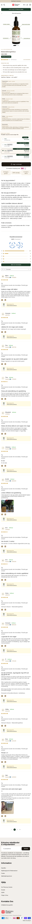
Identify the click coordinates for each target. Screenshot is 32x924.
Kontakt (3, 889)
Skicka (26, 848)
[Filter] (3, 269)
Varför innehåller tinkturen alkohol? (12, 203)
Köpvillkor (3, 868)
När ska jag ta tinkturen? (8, 193)
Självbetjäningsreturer (6, 876)
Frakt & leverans (6, 223)
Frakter (3, 873)
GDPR (2, 892)
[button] (4, 59)
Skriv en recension (16, 264)
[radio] (16, 139)
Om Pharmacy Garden (6, 887)
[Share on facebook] (2, 300)
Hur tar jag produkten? (8, 180)
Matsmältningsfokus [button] (12, 305)
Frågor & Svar (4, 895)
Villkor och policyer (27, 920)
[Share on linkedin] (5, 300)
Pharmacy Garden (8, 915)
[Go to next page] (20, 830)
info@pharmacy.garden (7, 905)
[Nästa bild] (28, 9)
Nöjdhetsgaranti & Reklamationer (9, 870)
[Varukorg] (30, 5)
